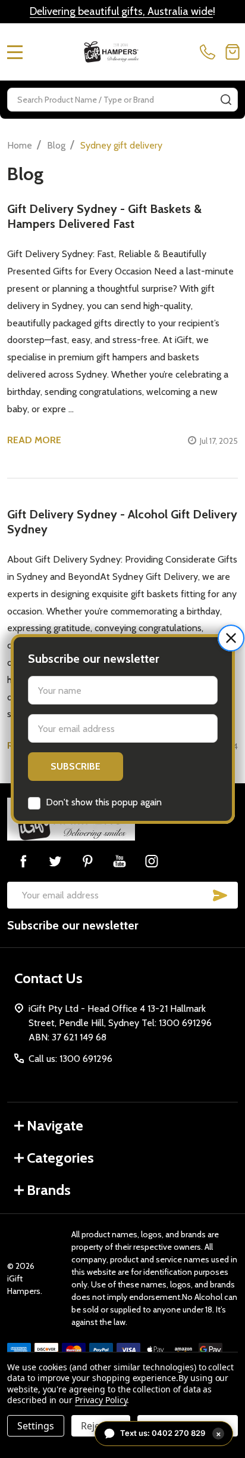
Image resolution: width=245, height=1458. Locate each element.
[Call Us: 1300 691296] (210, 51)
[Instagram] (152, 861)
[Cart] (232, 51)
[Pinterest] (87, 861)
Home (19, 145)
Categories (60, 1157)
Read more (34, 440)
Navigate (55, 1125)
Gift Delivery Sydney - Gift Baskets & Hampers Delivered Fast (104, 216)
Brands (49, 1189)
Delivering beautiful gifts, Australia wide (121, 11)
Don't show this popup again (104, 802)
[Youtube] (119, 861)
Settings (35, 1425)
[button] (231, 638)
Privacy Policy (101, 1400)
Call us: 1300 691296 (70, 1058)
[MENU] (15, 52)
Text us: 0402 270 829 (170, 1433)
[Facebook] (23, 861)
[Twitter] (55, 861)
